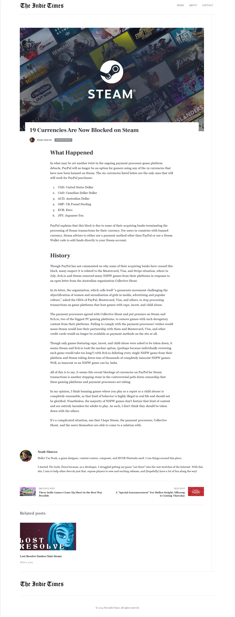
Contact (207, 5)
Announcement (63, 140)
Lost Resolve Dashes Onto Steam (41, 556)
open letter (61, 280)
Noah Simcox (44, 140)
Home (180, 5)
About (193, 5)
